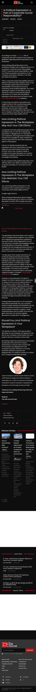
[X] (9, 423)
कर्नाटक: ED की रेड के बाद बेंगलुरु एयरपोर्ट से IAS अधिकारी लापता (17, 584)
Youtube (7, 682)
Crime (4, 571)
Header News (5, 19)
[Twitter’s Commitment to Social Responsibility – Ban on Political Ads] (30, 436)
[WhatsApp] (17, 423)
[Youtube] (3, 682)
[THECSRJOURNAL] (18, 2)
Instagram (26, 677)
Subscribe (5, 404)
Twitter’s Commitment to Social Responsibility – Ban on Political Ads (30, 447)
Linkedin (7, 680)
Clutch (8, 413)
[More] (5, 41)
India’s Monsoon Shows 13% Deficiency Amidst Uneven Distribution (16, 576)
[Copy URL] (13, 423)
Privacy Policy (19, 653)
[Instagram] (20, 677)
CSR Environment (17, 459)
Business (28, 456)
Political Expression (8, 417)
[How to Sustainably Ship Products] (6, 436)
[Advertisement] (18, 529)
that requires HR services (10, 98)
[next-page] (6, 500)
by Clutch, (19, 56)
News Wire (13, 19)
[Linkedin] (3, 680)
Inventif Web (12, 689)
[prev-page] (3, 500)
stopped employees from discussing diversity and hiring (17, 204)
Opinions (20, 19)
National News (7, 562)
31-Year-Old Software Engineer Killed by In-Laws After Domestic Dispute (18, 559)
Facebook (8, 677)
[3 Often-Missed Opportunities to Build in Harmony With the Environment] (18, 436)
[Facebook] (5, 423)
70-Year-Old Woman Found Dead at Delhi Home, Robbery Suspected (17, 567)
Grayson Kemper (11, 29)
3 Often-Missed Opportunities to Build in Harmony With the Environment (18, 448)
